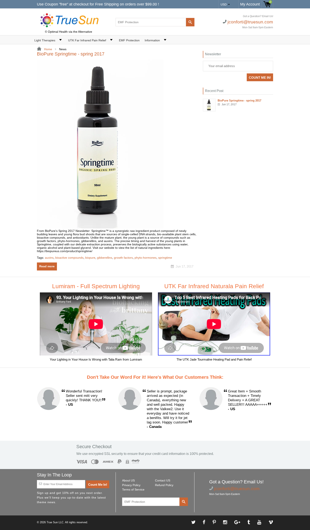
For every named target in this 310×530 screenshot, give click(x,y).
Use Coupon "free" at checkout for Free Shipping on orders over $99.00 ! (98, 4)
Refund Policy (164, 485)
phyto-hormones (145, 257)
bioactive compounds (69, 257)
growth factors (123, 257)
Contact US (162, 480)
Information (152, 40)
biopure (90, 257)
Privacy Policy (131, 485)
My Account (250, 4)
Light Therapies (44, 40)
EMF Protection (129, 40)
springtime (165, 257)
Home (47, 49)
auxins (49, 257)
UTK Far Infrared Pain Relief (87, 40)
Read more (47, 266)
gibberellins (104, 257)
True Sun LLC (55, 522)
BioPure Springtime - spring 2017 (70, 54)
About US (128, 480)
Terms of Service (133, 489)
